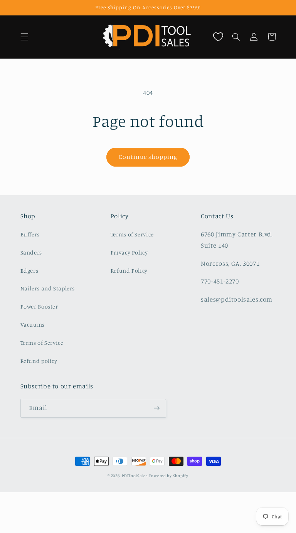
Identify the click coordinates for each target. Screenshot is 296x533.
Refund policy (38, 361)
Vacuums (32, 324)
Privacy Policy (129, 252)
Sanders (31, 252)
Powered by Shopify (168, 475)
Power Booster (39, 306)
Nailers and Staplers (47, 288)
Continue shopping (148, 156)
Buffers (30, 234)
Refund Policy (129, 270)
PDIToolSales (135, 475)
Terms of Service (42, 342)
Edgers (29, 270)
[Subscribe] (156, 408)
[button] (24, 37)
